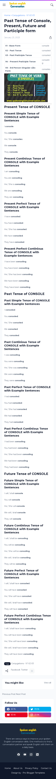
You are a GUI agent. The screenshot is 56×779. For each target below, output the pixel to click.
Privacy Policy (31, 768)
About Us (17, 768)
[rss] (37, 754)
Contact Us (46, 768)
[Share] (49, 37)
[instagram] (31, 754)
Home (7, 15)
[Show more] (32, 671)
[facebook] (18, 754)
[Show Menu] (4, 5)
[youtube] (24, 754)
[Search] (52, 5)
